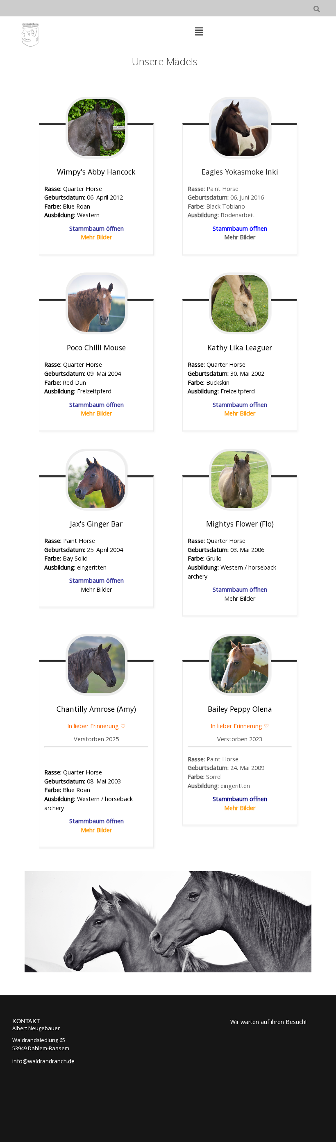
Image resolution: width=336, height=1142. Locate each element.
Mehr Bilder (96, 830)
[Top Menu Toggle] (199, 32)
